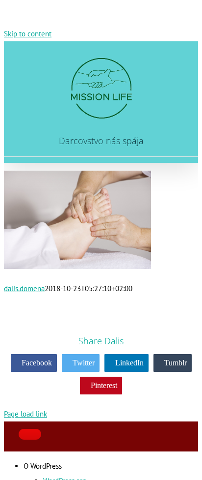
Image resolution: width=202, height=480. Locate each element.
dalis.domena (24, 288)
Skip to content (27, 33)
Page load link (25, 414)
